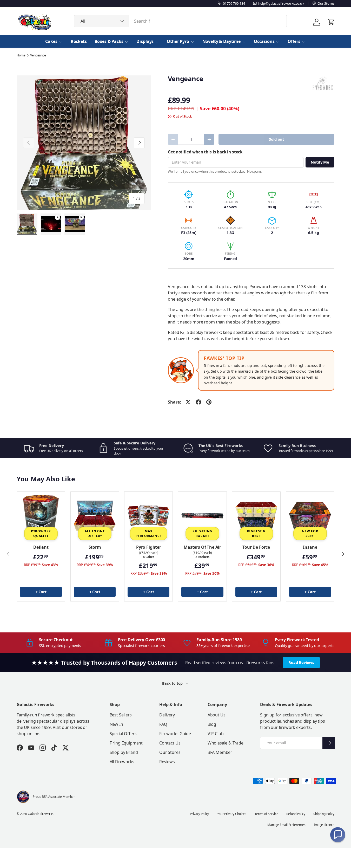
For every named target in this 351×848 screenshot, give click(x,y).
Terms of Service (266, 814)
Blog (212, 724)
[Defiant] (41, 516)
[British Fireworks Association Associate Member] (23, 796)
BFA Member (220, 752)
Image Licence (324, 825)
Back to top (173, 683)
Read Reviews (301, 662)
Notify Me (320, 162)
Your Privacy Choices (231, 814)
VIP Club (216, 733)
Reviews (167, 762)
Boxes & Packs (109, 41)
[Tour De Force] (256, 516)
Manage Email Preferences (286, 825)
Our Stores (169, 752)
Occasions (264, 41)
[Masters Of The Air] (202, 516)
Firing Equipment (126, 743)
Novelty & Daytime (221, 41)
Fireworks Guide (175, 733)
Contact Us (169, 743)
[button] (337, 834)
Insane (310, 547)
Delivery (167, 715)
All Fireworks (122, 762)
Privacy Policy (199, 814)
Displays (145, 41)
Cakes (51, 41)
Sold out (276, 139)
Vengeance (38, 55)
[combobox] (180, 21)
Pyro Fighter (148, 547)
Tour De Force (256, 547)
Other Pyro (178, 41)
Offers (294, 41)
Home (21, 55)
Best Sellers (121, 715)
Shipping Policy (323, 814)
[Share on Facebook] (198, 402)
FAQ (163, 724)
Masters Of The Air (202, 547)
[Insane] (310, 516)
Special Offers (123, 733)
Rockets (79, 41)
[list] (84, 143)
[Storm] (95, 516)
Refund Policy (295, 814)
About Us (217, 715)
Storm (95, 547)
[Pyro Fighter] (148, 516)
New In (116, 724)
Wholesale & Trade (225, 743)
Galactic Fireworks (41, 814)
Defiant (41, 547)
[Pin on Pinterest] (209, 402)
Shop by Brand (124, 752)
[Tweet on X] (188, 402)
